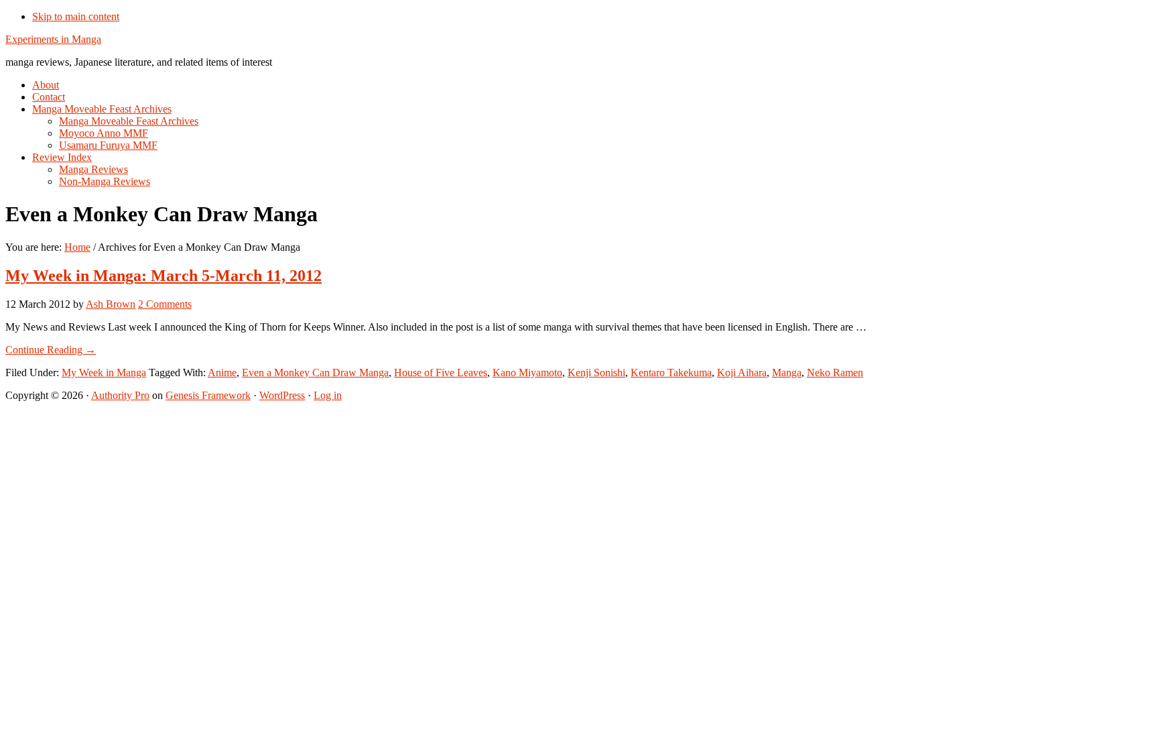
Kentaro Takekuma (671, 372)
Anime (222, 372)
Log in (328, 395)
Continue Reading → (50, 349)
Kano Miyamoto (527, 372)
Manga (786, 372)
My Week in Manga (104, 372)
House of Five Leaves (440, 372)
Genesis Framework (208, 395)
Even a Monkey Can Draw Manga (315, 372)
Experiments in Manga (53, 39)
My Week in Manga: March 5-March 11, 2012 (163, 275)
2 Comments (165, 304)
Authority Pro (120, 395)
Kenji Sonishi (596, 372)
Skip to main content (75, 16)
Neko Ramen (835, 372)
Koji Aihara (742, 372)
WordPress (282, 395)
